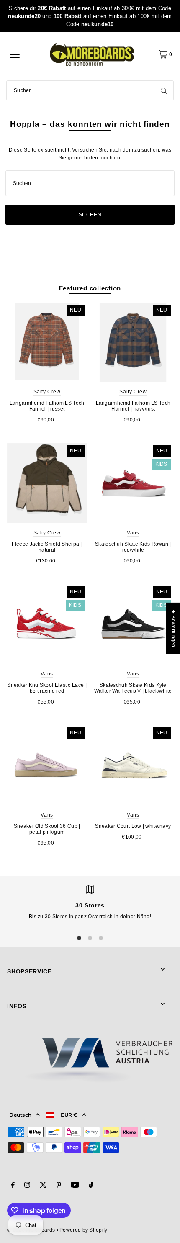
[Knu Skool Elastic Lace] (47, 624)
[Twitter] (43, 1186)
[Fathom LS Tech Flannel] (133, 342)
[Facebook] (13, 1186)
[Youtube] (75, 1186)
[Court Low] (133, 765)
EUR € (69, 1115)
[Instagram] (27, 1186)
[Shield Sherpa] (47, 483)
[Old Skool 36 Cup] (47, 765)
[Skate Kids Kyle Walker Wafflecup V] (133, 624)
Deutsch (20, 1115)
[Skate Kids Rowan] (133, 483)
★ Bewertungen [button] (173, 628)
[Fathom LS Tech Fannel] (47, 342)
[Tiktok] (91, 1186)
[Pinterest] (59, 1186)
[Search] (164, 90)
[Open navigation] (14, 54)
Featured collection (90, 288)
